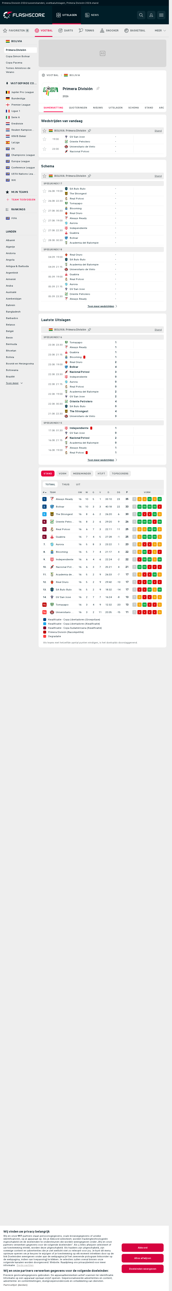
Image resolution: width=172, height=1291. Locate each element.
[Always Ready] (52, 499)
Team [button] (53, 492)
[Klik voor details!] (102, 139)
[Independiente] (52, 559)
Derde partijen (25, 1265)
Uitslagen (115, 107)
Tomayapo (62, 604)
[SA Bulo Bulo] (52, 589)
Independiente (64, 559)
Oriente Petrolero (65, 521)
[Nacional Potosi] (52, 567)
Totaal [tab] (50, 484)
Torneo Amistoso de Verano (18, 70)
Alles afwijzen (142, 1258)
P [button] (127, 492)
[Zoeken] (141, 15)
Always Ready (64, 499)
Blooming (62, 552)
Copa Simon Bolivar (18, 56)
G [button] (93, 492)
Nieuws (98, 107)
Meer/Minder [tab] (82, 473)
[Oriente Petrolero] (52, 522)
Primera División (16, 50)
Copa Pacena (14, 62)
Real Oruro (62, 582)
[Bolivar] (52, 507)
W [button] (87, 492)
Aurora (60, 544)
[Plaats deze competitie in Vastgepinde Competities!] (97, 88)
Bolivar (60, 506)
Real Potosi (63, 529)
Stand (149, 107)
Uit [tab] (78, 484)
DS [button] (118, 492)
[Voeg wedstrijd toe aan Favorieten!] (44, 139)
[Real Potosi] (52, 529)
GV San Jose (63, 597)
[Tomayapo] (52, 605)
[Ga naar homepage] (27, 15)
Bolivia (74, 75)
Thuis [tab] (65, 484)
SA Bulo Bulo (64, 589)
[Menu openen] (161, 15)
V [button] (100, 492)
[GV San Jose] (52, 597)
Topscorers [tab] (120, 473)
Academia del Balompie (65, 574)
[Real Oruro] (52, 582)
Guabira (60, 536)
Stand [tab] (48, 473)
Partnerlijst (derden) (15, 1284)
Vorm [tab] (62, 473)
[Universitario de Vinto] (52, 612)
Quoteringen (78, 107)
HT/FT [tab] (101, 473)
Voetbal (53, 75)
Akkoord (142, 1247)
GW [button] (80, 492)
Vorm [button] (147, 492)
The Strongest (64, 514)
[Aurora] (52, 544)
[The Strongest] (52, 514)
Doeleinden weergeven (142, 1268)
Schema (133, 107)
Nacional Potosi (65, 567)
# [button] (43, 492)
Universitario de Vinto (65, 612)
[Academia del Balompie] (52, 574)
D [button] (108, 492)
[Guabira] (52, 537)
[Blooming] (52, 552)
